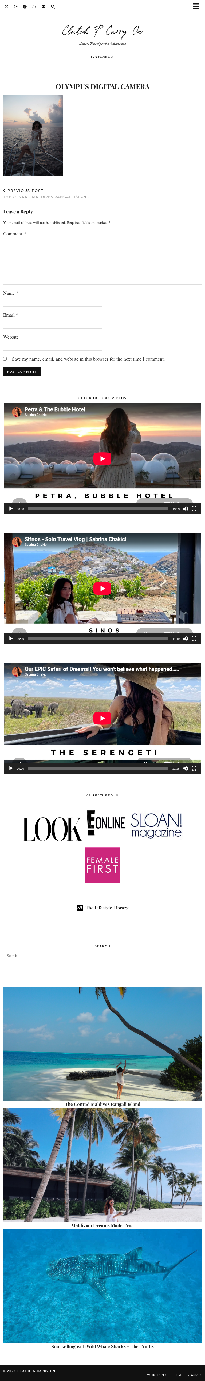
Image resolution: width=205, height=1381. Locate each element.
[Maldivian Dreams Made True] (102, 1165)
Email (10, 315)
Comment (14, 233)
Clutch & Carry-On (102, 30)
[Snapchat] (34, 6)
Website (11, 336)
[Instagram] (16, 6)
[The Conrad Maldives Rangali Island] (102, 1044)
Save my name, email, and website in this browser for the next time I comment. (88, 358)
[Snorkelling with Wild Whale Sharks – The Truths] (102, 1286)
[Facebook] (25, 6)
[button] (197, 7)
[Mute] (185, 508)
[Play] (11, 508)
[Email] (44, 6)
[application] (102, 458)
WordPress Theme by (174, 1375)
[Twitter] (7, 6)
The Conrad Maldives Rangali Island (46, 193)
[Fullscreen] (194, 508)
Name (10, 293)
